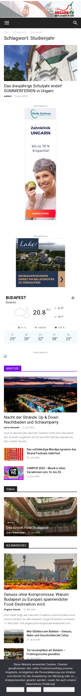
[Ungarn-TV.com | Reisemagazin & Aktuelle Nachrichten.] (40, 9)
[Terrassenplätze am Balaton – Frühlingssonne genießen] (14, 655)
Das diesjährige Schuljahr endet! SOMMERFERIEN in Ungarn (33, 88)
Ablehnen (34, 689)
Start (6, 32)
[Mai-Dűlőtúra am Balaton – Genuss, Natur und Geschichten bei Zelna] (14, 636)
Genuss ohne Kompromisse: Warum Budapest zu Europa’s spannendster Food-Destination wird (36, 599)
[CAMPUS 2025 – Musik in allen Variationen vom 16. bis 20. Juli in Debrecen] (14, 473)
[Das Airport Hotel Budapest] (40, 516)
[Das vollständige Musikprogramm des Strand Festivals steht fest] (14, 454)
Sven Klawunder (15, 532)
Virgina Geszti (12, 609)
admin (8, 96)
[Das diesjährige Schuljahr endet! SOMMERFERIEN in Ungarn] (40, 63)
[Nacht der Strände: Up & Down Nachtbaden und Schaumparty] (40, 395)
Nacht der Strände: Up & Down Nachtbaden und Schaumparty (31, 420)
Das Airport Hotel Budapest (27, 528)
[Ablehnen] (76, 678)
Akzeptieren (15, 689)
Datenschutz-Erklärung (59, 689)
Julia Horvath (11, 427)
